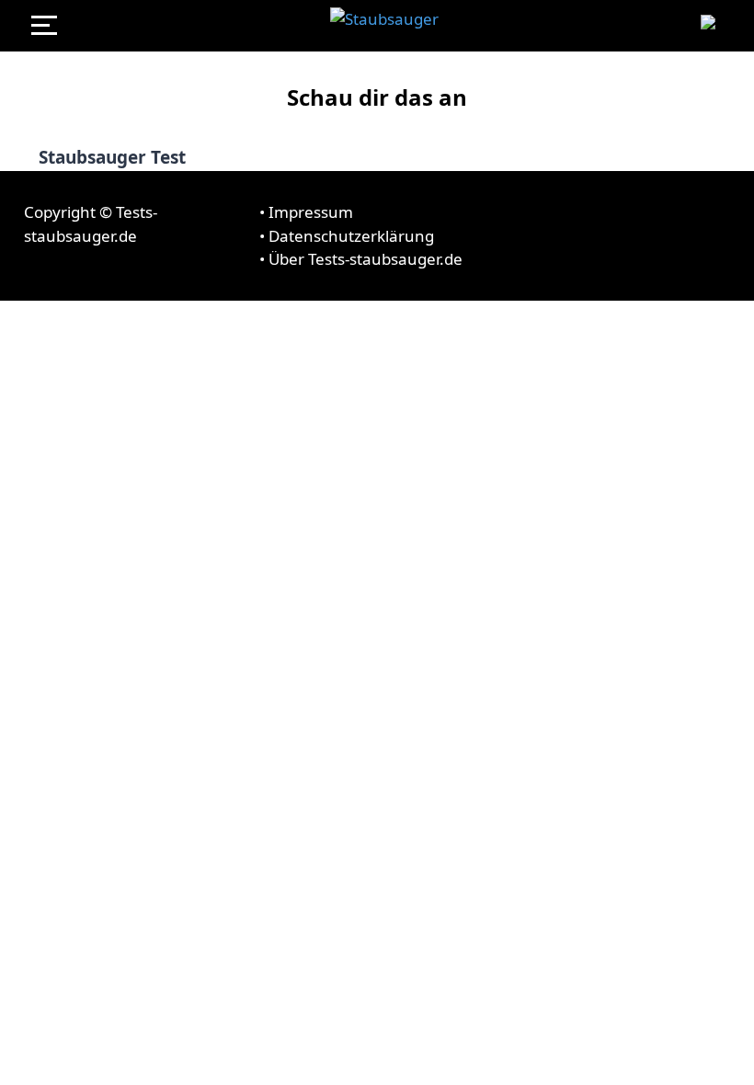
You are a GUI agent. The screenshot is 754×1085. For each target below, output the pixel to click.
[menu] (51, 25)
